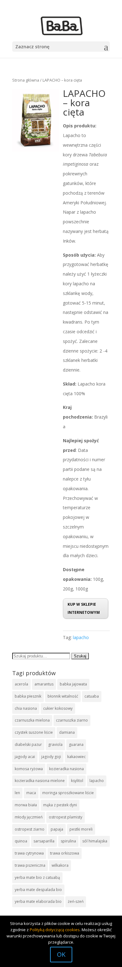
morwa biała (26, 805)
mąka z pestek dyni (60, 805)
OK (61, 954)
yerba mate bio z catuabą (37, 877)
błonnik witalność (63, 696)
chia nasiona (26, 708)
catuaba (91, 696)
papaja (57, 829)
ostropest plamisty (65, 817)
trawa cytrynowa (29, 853)
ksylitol (77, 780)
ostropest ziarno (29, 829)
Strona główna (25, 80)
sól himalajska (94, 841)
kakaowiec (76, 756)
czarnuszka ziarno (72, 720)
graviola (55, 744)
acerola (21, 684)
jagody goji (51, 756)
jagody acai (25, 756)
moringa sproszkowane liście (68, 792)
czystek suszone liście (34, 732)
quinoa (21, 841)
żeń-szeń (76, 901)
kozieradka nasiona (66, 768)
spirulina (68, 841)
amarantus (43, 684)
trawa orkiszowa (64, 853)
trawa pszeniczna (30, 865)
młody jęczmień (29, 817)
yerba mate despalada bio (38, 889)
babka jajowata (73, 684)
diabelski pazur (28, 744)
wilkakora (60, 865)
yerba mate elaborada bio (38, 901)
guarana (76, 744)
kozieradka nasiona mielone (40, 780)
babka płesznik (28, 696)
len (17, 792)
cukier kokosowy (58, 708)
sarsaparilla (43, 841)
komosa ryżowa (29, 768)
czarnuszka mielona (32, 720)
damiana (67, 732)
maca (31, 792)
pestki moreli (81, 829)
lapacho (81, 637)
